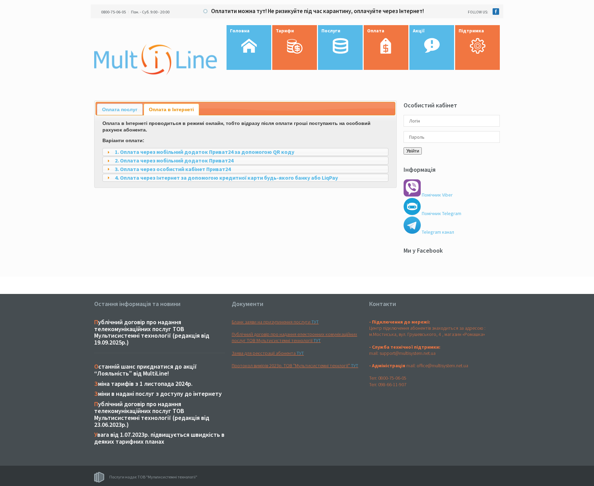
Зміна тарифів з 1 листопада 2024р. (143, 384)
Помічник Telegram (441, 213)
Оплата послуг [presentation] (120, 109)
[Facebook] (496, 11)
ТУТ (315, 322)
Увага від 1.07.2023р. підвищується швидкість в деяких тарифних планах (159, 438)
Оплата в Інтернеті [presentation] (171, 109)
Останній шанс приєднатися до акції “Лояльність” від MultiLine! (145, 369)
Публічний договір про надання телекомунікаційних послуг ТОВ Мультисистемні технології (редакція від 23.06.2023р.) (151, 414)
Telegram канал (437, 232)
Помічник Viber (437, 195)
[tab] (120, 109)
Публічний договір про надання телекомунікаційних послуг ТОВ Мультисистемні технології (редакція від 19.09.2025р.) (151, 332)
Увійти (412, 151)
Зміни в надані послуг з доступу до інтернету (158, 394)
